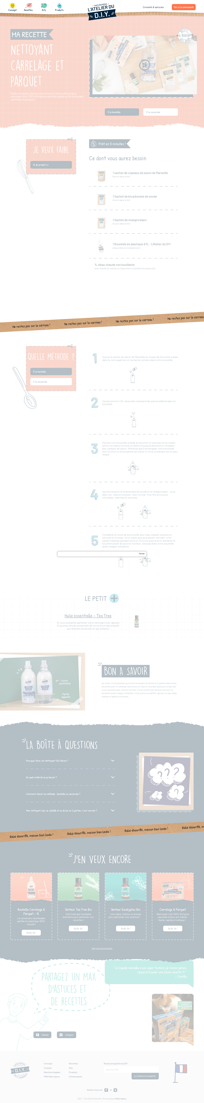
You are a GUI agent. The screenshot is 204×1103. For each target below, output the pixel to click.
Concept (12, 8)
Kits (44, 8)
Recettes (28, 8)
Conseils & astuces (153, 7)
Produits (59, 8)
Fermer (142, 553)
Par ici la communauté (184, 7)
